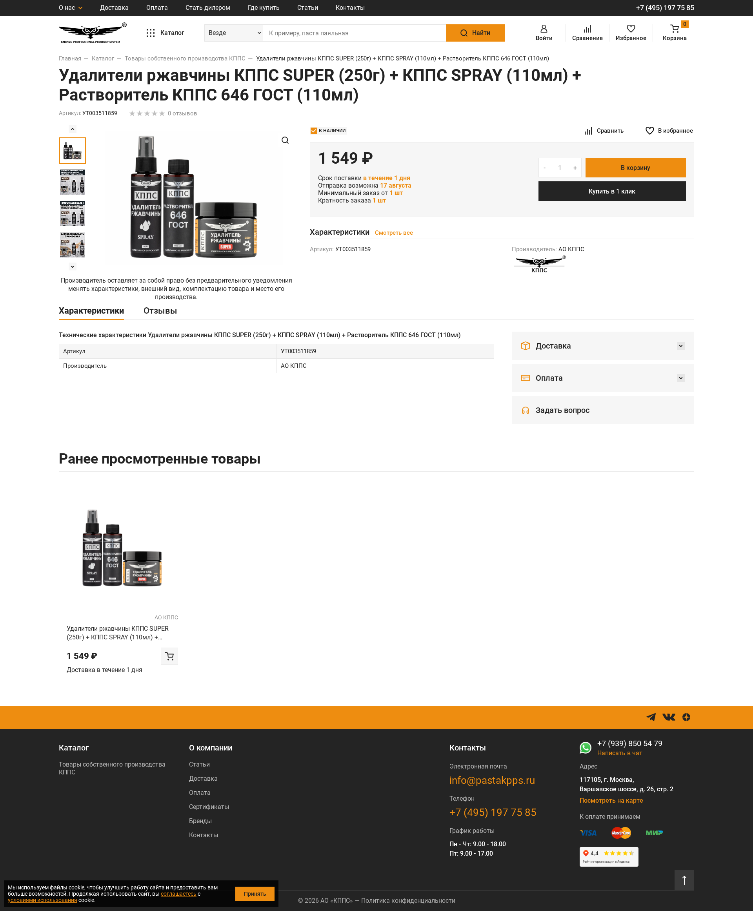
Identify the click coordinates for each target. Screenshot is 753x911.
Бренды (200, 821)
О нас (67, 7)
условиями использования (42, 900)
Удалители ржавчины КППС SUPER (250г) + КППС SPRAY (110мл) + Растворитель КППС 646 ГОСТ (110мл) (118, 633)
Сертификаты (209, 807)
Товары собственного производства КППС (112, 768)
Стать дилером (208, 7)
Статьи (307, 7)
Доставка (114, 7)
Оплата (157, 7)
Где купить (264, 7)
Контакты (350, 7)
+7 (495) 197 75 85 (665, 8)
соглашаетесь (178, 894)
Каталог (74, 747)
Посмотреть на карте (611, 800)
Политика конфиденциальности (408, 900)
